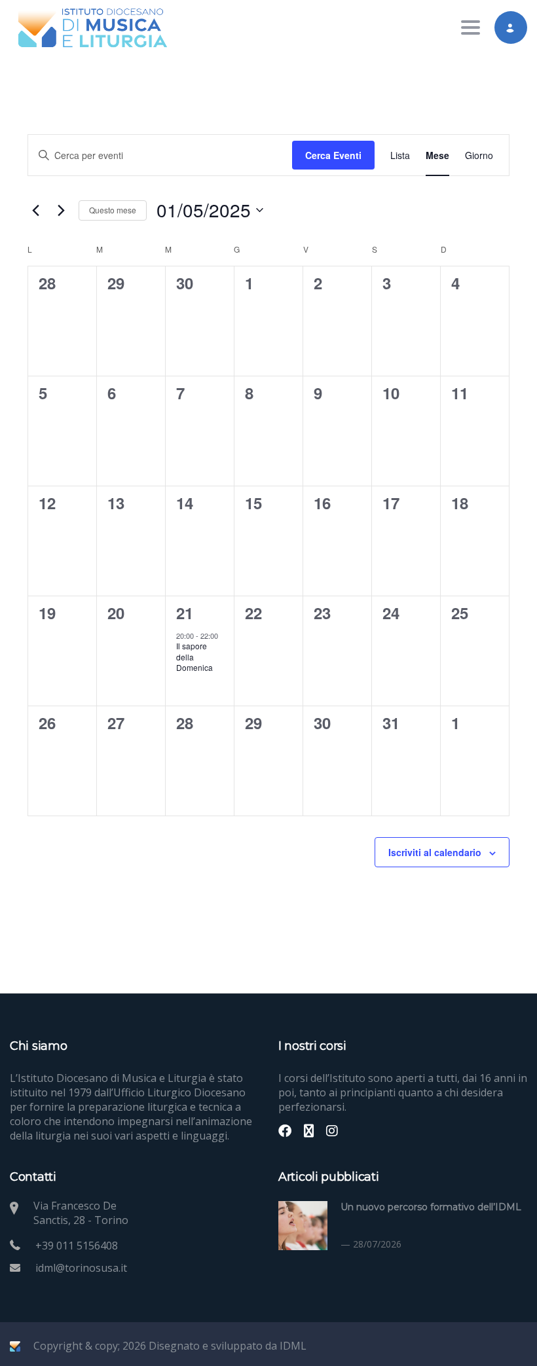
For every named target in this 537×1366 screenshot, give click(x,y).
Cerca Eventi (333, 155)
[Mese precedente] (35, 210)
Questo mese (112, 209)
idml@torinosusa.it (81, 1268)
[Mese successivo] (61, 210)
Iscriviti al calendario (434, 852)
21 (184, 613)
